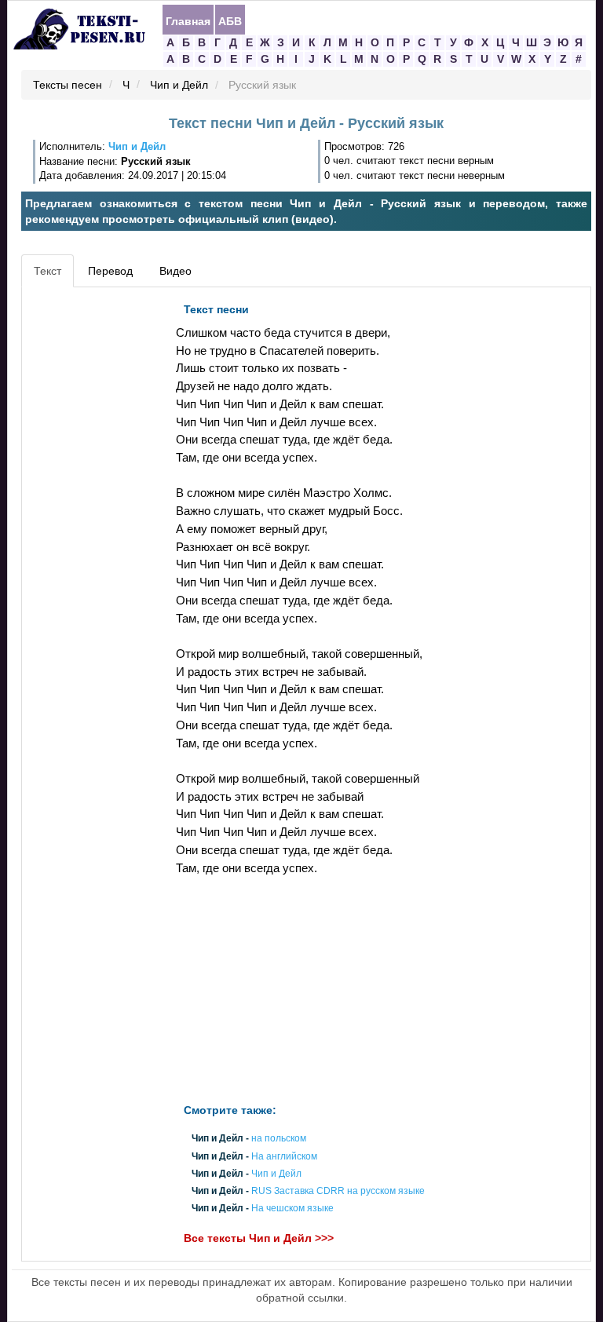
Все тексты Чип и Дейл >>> (259, 1239)
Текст (47, 271)
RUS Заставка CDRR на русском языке (338, 1190)
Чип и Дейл (179, 85)
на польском (278, 1139)
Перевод (110, 271)
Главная (188, 20)
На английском (284, 1156)
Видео (175, 271)
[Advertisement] (96, 530)
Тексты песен (67, 85)
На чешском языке (292, 1208)
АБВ (230, 20)
